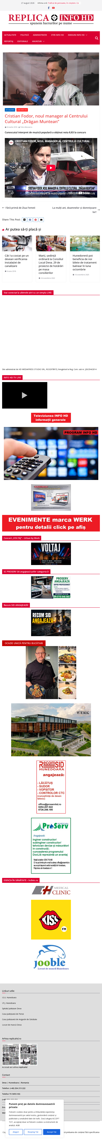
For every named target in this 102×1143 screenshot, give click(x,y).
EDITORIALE (22, 41)
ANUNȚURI (37, 41)
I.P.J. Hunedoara (9, 1003)
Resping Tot (33, 1132)
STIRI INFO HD (57, 35)
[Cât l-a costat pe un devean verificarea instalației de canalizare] (17, 237)
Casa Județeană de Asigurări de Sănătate (19, 1019)
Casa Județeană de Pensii (13, 1014)
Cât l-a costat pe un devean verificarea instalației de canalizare (17, 261)
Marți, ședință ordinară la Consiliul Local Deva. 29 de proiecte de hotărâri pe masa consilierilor (51, 264)
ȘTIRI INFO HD (22, 110)
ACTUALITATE (10, 35)
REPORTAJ (8, 41)
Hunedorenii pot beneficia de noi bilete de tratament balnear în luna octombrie (85, 262)
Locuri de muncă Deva (12, 1025)
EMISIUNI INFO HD (76, 35)
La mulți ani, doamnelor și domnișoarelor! (74, 210)
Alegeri (16, 1132)
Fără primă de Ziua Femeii (20, 207)
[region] (34, 1119)
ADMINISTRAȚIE (40, 35)
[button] (85, 35)
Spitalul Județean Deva (11, 1008)
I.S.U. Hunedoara (9, 997)
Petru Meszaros (26, 127)
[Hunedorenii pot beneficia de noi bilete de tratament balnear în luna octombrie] (85, 237)
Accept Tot (51, 1132)
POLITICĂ (24, 35)
